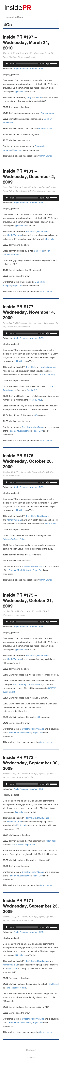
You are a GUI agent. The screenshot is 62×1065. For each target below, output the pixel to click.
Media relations (20, 190)
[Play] (6, 63)
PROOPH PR (35, 684)
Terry (21, 53)
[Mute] (47, 63)
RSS (41, 68)
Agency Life (42, 322)
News (5, 56)
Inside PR (49, 53)
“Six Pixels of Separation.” (23, 844)
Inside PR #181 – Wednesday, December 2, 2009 (29, 176)
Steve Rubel (19, 538)
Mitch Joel (21, 825)
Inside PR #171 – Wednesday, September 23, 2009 (31, 905)
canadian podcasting (46, 187)
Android (33, 68)
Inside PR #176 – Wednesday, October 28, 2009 (28, 460)
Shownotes (8, 614)
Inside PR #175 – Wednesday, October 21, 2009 (28, 600)
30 (27, 53)
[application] (31, 64)
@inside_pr (20, 91)
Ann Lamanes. (47, 112)
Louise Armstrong (46, 374)
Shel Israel (12, 968)
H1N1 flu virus (35, 399)
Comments (39, 53)
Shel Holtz (50, 238)
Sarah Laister (45, 155)
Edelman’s (8, 538)
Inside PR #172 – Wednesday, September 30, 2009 (31, 762)
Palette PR (32, 389)
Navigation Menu (14, 17)
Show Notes (18, 56)
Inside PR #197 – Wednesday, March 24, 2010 (26, 42)
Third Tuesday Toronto (15, 987)
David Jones (43, 231)
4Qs (31, 53)
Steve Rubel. (51, 523)
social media (30, 56)
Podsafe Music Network (20, 430)
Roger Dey (17, 149)
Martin (39, 97)
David (24, 187)
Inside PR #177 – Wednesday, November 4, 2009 (29, 311)
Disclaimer (31, 1049)
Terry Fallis (31, 231)
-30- (36, 415)
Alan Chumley (19, 684)
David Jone (42, 960)
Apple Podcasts (21, 68)
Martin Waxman (14, 235)
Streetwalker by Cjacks (33, 426)
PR (10, 56)
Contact (31, 1057)
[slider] (54, 63)
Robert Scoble (45, 128)
